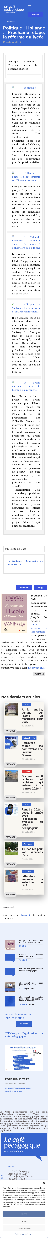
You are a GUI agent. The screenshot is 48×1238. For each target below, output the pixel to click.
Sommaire (30, 87)
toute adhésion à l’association (39, 628)
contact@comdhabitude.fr (18, 1088)
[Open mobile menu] (30, 5)
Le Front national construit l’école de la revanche (26, 386)
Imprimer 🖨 (24, 588)
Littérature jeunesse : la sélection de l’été (32, 881)
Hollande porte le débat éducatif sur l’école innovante (26, 177)
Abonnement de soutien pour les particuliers (31, 984)
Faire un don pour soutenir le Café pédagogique (31, 970)
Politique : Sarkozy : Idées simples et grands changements (26, 308)
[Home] (15, 17)
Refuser (24, 1221)
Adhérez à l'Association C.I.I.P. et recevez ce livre (31, 941)
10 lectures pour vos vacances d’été (32, 852)
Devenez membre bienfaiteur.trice (31, 955)
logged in (26, 915)
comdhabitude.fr (13, 1091)
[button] (44, 1183)
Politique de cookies (23, 1234)
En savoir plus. (36, 667)
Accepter (24, 1214)
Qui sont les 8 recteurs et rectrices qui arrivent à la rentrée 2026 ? (32, 782)
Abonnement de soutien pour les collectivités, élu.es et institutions (31, 999)
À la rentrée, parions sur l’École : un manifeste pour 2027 (32, 715)
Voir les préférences (24, 1228)
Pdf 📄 (40, 588)
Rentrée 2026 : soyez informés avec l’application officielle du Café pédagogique (32, 819)
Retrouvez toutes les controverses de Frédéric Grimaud (32, 749)
